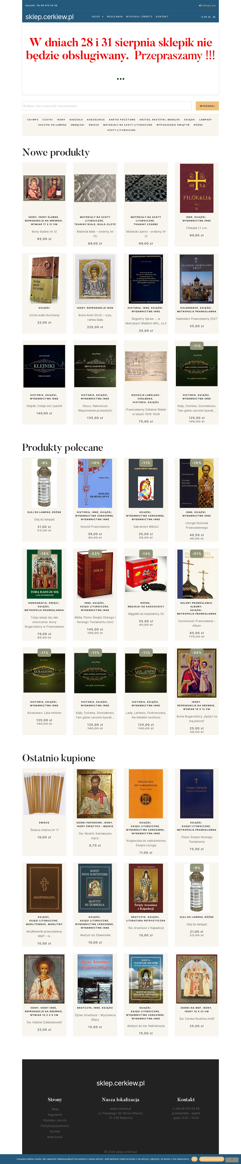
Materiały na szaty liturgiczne (127, 124)
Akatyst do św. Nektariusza (146, 1026)
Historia (134, 308)
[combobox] (107, 105)
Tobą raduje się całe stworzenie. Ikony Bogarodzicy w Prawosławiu (44, 622)
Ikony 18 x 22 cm (197, 1011)
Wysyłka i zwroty (139, 16)
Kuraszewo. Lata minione (44, 712)
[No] (232, 1159)
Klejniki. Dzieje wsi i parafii (44, 406)
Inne (189, 217)
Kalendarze (189, 308)
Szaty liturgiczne (121, 130)
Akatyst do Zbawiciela (95, 935)
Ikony (61, 119)
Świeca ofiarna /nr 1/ (44, 830)
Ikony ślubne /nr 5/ (44, 231)
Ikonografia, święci (43, 603)
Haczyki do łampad (52, 124)
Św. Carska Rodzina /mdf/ (196, 1018)
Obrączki (78, 124)
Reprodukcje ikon (100, 308)
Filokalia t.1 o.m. (196, 228)
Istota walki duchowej (44, 315)
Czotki (47, 119)
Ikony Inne (48, 1007)
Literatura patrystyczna (146, 920)
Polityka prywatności (55, 1126)
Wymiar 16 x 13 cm (196, 709)
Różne (198, 124)
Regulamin (115, 16)
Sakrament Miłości (146, 526)
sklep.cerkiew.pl (49, 16)
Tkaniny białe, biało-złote (95, 224)
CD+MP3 (32, 119)
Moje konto (55, 1137)
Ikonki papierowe (89, 822)
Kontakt (162, 16)
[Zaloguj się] (200, 5)
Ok (194, 1159)
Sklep (96, 16)
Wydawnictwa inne (196, 220)
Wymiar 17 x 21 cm (44, 224)
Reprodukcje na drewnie (43, 220)
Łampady (205, 119)
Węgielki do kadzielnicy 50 (146, 614)
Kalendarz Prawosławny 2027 (196, 318)
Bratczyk (138, 917)
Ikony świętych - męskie (95, 826)
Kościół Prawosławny (95, 526)
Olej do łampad (38, 512)
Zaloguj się (209, 5)
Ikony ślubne (48, 217)
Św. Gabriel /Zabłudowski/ (44, 1022)
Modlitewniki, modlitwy (44, 924)
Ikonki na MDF (191, 1007)
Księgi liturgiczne (94, 606)
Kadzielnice (96, 119)
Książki (189, 119)
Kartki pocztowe (122, 119)
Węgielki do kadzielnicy (146, 606)
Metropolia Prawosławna (197, 311)
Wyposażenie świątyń (173, 124)
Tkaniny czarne (146, 224)
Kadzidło (76, 119)
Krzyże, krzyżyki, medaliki (160, 119)
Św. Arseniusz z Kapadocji (146, 928)
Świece (94, 124)
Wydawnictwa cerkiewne (94, 515)
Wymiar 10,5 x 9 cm (44, 1015)
